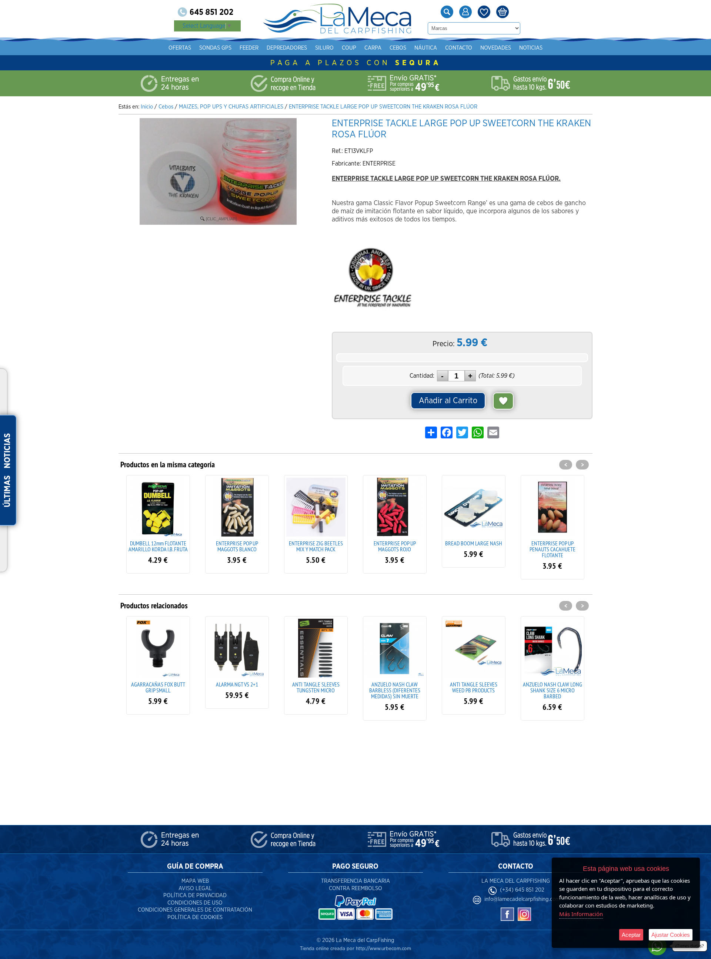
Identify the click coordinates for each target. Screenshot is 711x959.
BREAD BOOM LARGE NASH (394, 543)
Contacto (458, 48)
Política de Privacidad (195, 895)
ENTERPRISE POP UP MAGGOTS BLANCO (158, 546)
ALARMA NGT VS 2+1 (158, 684)
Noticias (531, 48)
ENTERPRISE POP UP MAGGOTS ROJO (316, 546)
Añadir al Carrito (448, 401)
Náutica (425, 48)
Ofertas (179, 48)
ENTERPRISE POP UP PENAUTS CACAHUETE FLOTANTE (474, 549)
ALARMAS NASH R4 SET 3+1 (552, 684)
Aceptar (631, 935)
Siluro (324, 48)
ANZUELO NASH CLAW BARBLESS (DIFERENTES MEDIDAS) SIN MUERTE (315, 690)
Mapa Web (195, 881)
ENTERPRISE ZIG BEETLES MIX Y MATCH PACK (237, 546)
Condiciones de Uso (195, 903)
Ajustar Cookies (670, 935)
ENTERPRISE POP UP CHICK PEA (552, 546)
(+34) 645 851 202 (522, 890)
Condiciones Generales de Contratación (195, 910)
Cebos (398, 48)
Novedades (495, 48)
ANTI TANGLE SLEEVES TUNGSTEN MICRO (237, 687)
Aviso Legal (195, 888)
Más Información (581, 914)
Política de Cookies (195, 917)
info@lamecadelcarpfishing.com (522, 899)
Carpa (372, 48)
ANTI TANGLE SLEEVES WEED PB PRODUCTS (394, 687)
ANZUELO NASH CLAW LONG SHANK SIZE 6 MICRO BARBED (473, 690)
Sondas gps (215, 48)
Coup (349, 48)
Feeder (249, 48)
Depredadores (287, 48)
